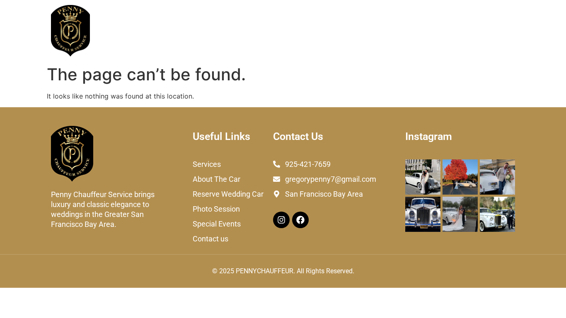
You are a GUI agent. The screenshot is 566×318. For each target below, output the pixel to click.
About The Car (200, 30)
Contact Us (491, 30)
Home (114, 30)
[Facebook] (300, 220)
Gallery (449, 30)
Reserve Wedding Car (271, 30)
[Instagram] (281, 220)
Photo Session (342, 30)
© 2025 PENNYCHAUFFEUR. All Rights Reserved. (283, 271)
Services (150, 30)
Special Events (402, 30)
